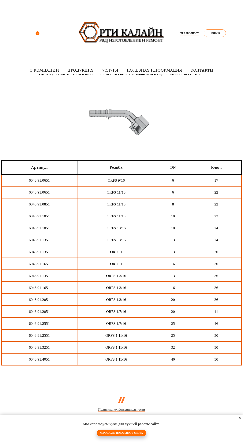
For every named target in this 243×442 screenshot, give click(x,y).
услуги (110, 70)
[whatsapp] (37, 34)
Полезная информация (154, 70)
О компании (44, 70)
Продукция (80, 70)
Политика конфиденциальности (121, 409)
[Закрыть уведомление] (240, 418)
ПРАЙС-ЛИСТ (189, 33)
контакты (201, 70)
